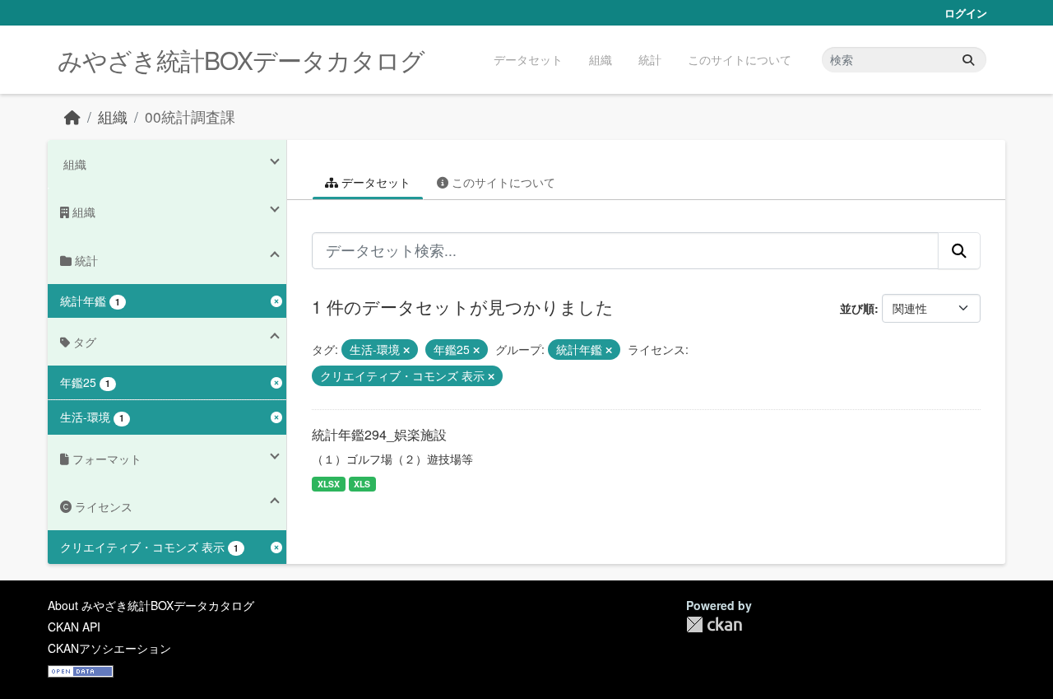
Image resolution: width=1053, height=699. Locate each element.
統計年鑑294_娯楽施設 (379, 434)
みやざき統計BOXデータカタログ (241, 59)
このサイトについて (739, 59)
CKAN (714, 624)
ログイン (965, 13)
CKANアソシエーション (109, 648)
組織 (600, 59)
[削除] (406, 349)
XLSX (329, 484)
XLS (362, 484)
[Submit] (968, 59)
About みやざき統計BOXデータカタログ (151, 605)
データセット (528, 59)
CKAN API (74, 626)
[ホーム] (72, 116)
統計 (649, 59)
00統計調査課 (190, 116)
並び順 (857, 308)
